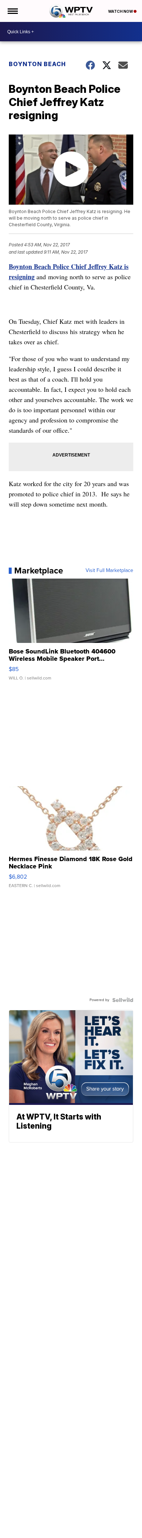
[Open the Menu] (12, 11)
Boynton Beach (37, 64)
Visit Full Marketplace (109, 570)
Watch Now (121, 11)
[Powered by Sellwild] (122, 1000)
